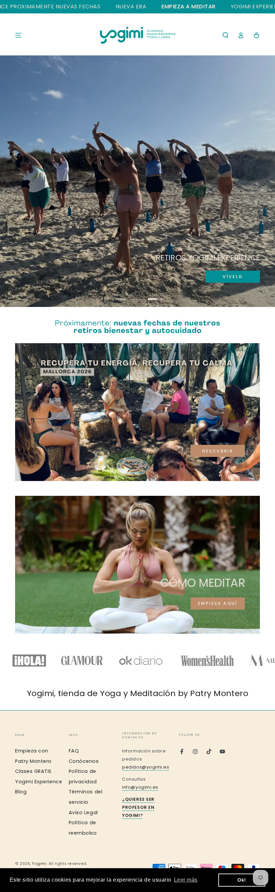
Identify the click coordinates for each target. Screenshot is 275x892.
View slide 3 (155, 295)
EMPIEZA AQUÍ (217, 603)
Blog (20, 791)
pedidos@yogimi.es (145, 767)
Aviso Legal (83, 812)
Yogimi (39, 863)
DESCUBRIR (217, 451)
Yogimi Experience (38, 781)
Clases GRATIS (33, 771)
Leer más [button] (186, 880)
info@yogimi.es (140, 787)
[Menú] (18, 35)
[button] (225, 35)
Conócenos (84, 761)
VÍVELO (232, 276)
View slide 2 (137, 295)
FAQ (74, 750)
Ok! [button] (241, 880)
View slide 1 (119, 295)
